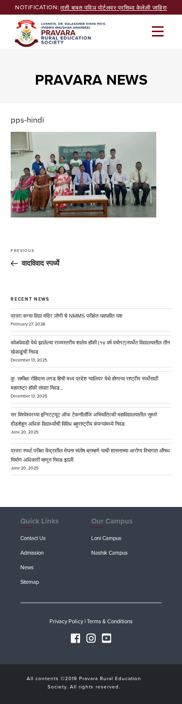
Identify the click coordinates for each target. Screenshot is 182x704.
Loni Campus (106, 538)
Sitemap (29, 582)
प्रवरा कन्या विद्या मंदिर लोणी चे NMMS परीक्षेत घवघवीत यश (66, 316)
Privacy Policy (66, 621)
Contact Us (33, 538)
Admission (32, 553)
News (26, 567)
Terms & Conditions (109, 621)
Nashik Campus (109, 553)
